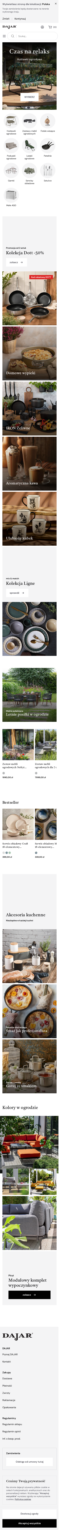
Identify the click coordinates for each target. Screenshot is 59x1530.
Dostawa (7, 1378)
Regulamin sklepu (12, 1424)
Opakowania (9, 1407)
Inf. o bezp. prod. (11, 1438)
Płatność (7, 1385)
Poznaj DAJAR (10, 1354)
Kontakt (6, 1361)
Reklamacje (8, 1400)
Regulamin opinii (11, 1431)
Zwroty (6, 1393)
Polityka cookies (23, 1499)
